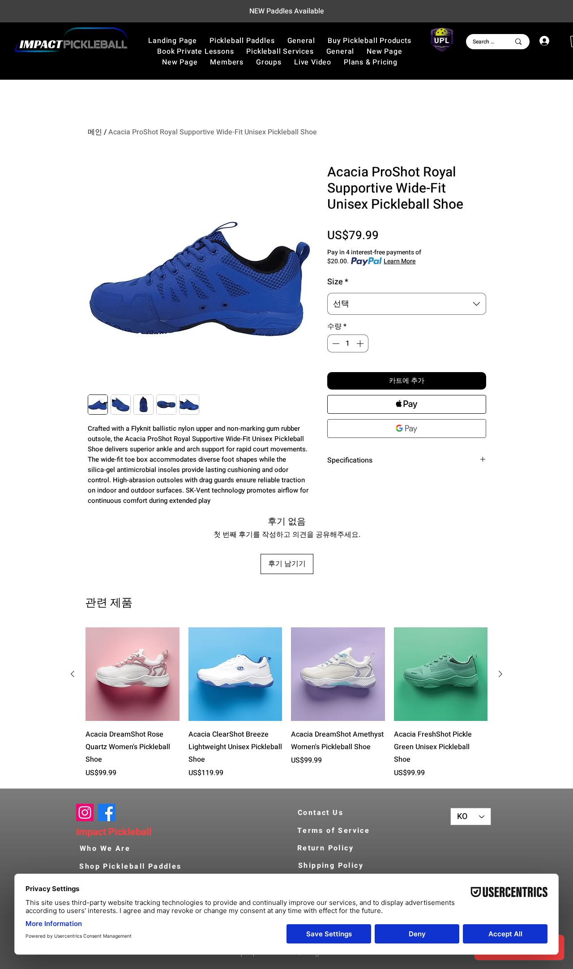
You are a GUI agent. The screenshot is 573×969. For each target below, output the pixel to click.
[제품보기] (133, 674)
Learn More (399, 261)
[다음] (500, 674)
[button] (369, 40)
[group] (286, 703)
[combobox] (406, 304)
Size (337, 282)
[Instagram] (85, 812)
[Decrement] (335, 343)
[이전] (72, 674)
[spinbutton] (348, 343)
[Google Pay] (406, 428)
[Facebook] (106, 812)
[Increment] (361, 343)
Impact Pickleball (114, 832)
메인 (95, 132)
